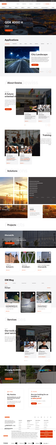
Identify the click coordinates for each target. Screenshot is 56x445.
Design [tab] (6, 283)
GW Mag (53, 7)
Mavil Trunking (31, 193)
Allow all (46, 431)
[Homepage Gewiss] (4, 4)
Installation (3, 7)
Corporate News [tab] (24, 283)
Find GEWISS (29, 426)
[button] (31, 197)
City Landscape (7, 43)
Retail (48, 43)
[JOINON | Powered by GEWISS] (10, 426)
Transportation (15, 43)
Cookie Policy (35, 438)
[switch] (25, 443)
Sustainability (37, 425)
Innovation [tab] (14, 283)
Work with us (37, 429)
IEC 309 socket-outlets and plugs (34, 181)
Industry (25, 43)
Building (16, 7)
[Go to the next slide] (50, 72)
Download (45, 429)
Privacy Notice (30, 439)
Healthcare (42, 43)
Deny (46, 436)
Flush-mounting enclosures (33, 188)
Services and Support (44, 7)
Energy (10, 7)
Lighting (22, 7)
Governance (37, 427)
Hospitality (36, 43)
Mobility (29, 7)
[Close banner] (54, 430)
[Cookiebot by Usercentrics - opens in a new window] (5, 443)
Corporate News (46, 422)
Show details (46, 443)
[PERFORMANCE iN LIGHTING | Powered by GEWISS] (10, 429)
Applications (36, 7)
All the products (31, 195)
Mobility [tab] (43, 283)
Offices (31, 43)
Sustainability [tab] (34, 283)
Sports (21, 43)
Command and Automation (33, 186)
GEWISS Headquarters (30, 424)
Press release (46, 425)
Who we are (37, 422)
